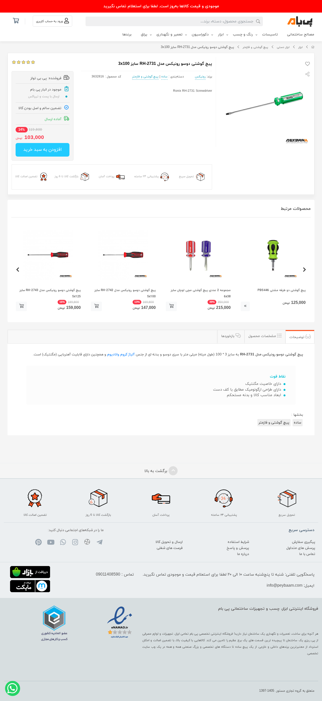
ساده (164, 77)
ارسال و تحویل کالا (169, 542)
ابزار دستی (283, 47)
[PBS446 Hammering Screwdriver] (273, 254)
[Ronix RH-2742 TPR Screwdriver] (123, 254)
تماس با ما (307, 554)
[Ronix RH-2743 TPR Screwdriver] (48, 254)
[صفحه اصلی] (312, 47)
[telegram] (99, 543)
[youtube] (51, 543)
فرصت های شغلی (170, 548)
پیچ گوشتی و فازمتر (255, 47)
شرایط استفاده (238, 542)
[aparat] (87, 543)
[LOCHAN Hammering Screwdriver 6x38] (198, 254)
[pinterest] (38, 543)
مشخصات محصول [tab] (262, 336)
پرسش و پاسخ (238, 548)
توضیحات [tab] (297, 337)
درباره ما (243, 554)
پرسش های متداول (300, 548)
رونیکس (200, 77)
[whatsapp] (63, 543)
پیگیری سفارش (303, 542)
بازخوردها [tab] (228, 336)
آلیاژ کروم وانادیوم (120, 354)
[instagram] (75, 543)
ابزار (300, 47)
